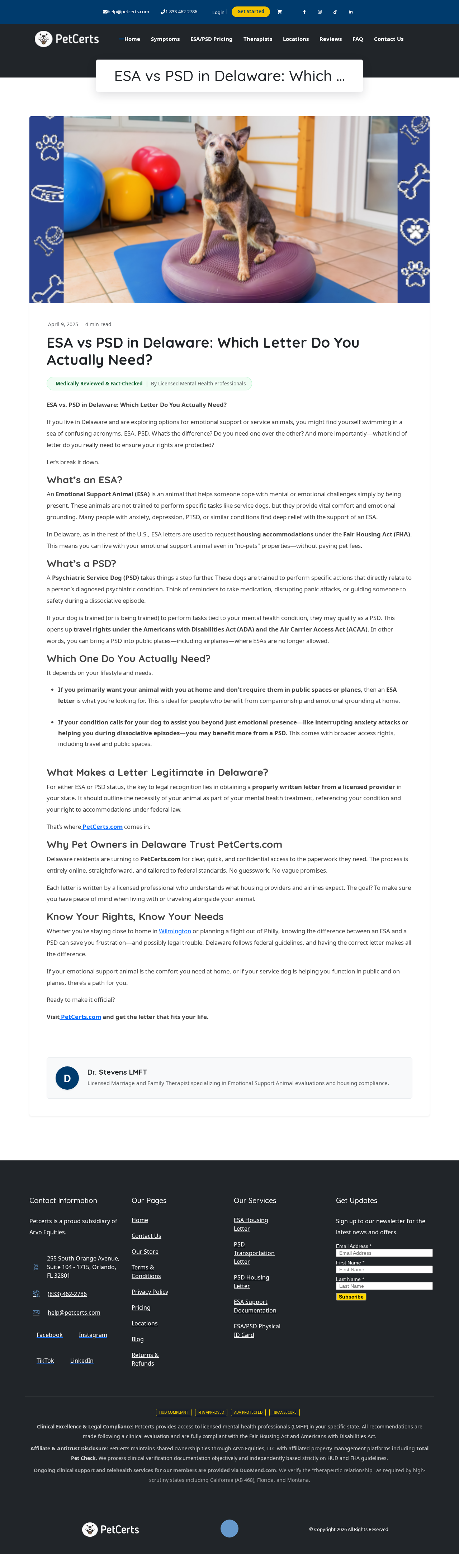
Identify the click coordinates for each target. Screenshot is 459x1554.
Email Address (354, 1246)
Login (218, 12)
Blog (138, 1339)
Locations (296, 38)
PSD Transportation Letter (254, 1253)
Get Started (250, 11)
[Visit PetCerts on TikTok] (335, 11)
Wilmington (175, 931)
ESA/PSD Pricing (211, 38)
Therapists (257, 38)
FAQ (357, 38)
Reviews (331, 38)
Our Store (145, 1251)
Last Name (350, 1279)
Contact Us (388, 38)
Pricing (141, 1307)
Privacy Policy (150, 1292)
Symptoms (165, 38)
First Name (350, 1263)
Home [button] (132, 38)
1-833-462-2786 (181, 11)
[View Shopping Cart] (279, 11)
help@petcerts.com (128, 11)
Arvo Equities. (47, 1232)
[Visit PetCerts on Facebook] (304, 11)
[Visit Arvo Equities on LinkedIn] (351, 11)
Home (140, 1220)
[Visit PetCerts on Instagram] (320, 11)
